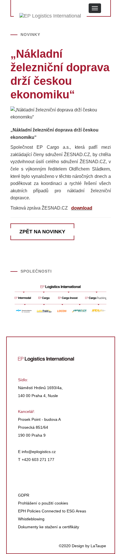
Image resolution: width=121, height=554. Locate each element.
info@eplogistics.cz (39, 451)
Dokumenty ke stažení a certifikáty (48, 527)
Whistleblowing (31, 519)
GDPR (23, 495)
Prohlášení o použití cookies (43, 503)
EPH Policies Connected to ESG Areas (52, 511)
